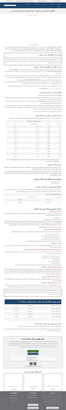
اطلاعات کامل (16, 305)
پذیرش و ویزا (44, 4)
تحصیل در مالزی (36, 4)
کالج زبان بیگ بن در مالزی (33, 386)
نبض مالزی (59, 6)
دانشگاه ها (59, 4)
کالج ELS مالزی (51, 47)
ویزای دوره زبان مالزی (24, 231)
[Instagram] (35, 363)
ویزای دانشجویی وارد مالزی (46, 269)
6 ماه (15, 140)
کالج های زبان (52, 4)
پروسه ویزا (20, 221)
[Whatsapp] (31, 401)
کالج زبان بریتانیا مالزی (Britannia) (52, 386)
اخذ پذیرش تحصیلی (56, 213)
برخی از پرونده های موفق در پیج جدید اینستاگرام (33, 366)
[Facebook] (31, 363)
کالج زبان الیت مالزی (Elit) (13, 386)
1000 (21, 199)
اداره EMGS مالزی (51, 286)
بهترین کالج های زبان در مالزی (40, 47)
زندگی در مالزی (28, 4)
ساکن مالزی (28, 171)
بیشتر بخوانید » (53, 388)
